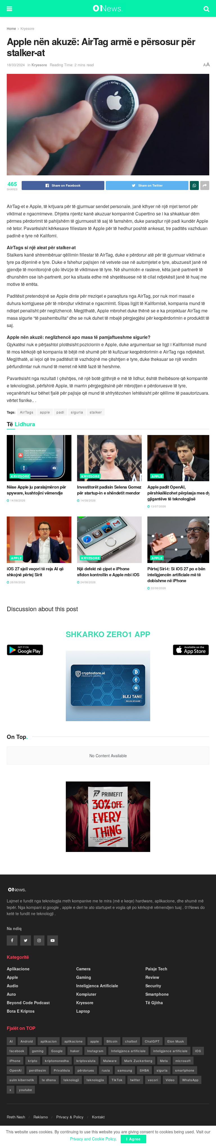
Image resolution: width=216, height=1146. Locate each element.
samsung (125, 1070)
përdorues (86, 1070)
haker (75, 1050)
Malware (110, 1060)
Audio (12, 985)
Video (170, 1079)
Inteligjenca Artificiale (97, 985)
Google (57, 1050)
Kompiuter (86, 994)
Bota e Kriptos (21, 1011)
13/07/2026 (158, 506)
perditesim (37, 1070)
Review (152, 977)
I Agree (133, 1138)
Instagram (95, 1050)
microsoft (183, 1060)
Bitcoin (112, 1041)
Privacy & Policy (70, 1116)
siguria (77, 412)
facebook (17, 1050)
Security (153, 985)
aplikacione (73, 1041)
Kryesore (27, 28)
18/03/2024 (16, 64)
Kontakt (98, 1116)
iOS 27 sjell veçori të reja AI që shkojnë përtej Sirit (35, 572)
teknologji (71, 1079)
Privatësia (62, 1070)
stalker (96, 412)
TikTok (117, 1079)
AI (11, 1041)
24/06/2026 (88, 582)
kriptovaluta (86, 1060)
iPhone (15, 1060)
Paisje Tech (156, 968)
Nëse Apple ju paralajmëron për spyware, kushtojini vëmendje (36, 490)
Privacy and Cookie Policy (93, 1138)
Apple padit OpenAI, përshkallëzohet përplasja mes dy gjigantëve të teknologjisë (178, 493)
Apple (157, 476)
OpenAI (16, 1070)
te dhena (49, 1079)
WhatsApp (190, 1079)
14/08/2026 (17, 500)
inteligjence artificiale (170, 1050)
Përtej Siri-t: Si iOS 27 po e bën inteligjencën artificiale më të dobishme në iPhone (176, 575)
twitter (135, 1079)
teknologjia (95, 1079)
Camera (83, 968)
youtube (25, 1089)
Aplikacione (18, 968)
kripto (32, 1060)
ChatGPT (152, 1041)
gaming (38, 1050)
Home (11, 28)
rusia (106, 1070)
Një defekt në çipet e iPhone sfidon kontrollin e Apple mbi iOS (108, 572)
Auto (11, 994)
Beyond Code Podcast (28, 1002)
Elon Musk (175, 1041)
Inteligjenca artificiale (128, 1050)
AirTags (26, 412)
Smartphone (157, 994)
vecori (153, 1079)
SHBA (144, 1070)
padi (60, 412)
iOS (198, 1050)
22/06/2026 (158, 588)
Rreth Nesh (16, 1116)
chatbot (131, 1041)
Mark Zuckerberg (138, 1060)
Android (27, 1041)
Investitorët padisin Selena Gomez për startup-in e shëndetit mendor (109, 490)
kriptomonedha (57, 1060)
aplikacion (48, 1041)
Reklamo (40, 1116)
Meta (164, 1060)
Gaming (83, 977)
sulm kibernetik (22, 1079)
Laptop (83, 1011)
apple (45, 412)
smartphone (184, 1070)
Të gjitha (154, 1002)
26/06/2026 (17, 582)
